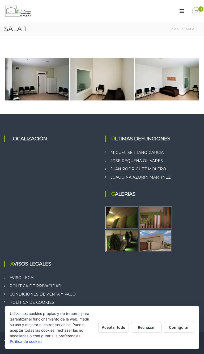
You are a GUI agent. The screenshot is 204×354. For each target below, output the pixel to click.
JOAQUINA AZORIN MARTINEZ (140, 177)
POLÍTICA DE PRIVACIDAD (35, 286)
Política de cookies (26, 341)
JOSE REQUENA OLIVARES (136, 160)
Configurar (179, 327)
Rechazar (146, 327)
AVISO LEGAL (23, 277)
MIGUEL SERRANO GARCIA (137, 152)
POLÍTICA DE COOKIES (32, 302)
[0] (196, 11)
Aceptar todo (113, 327)
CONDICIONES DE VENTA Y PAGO (43, 294)
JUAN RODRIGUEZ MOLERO (138, 169)
